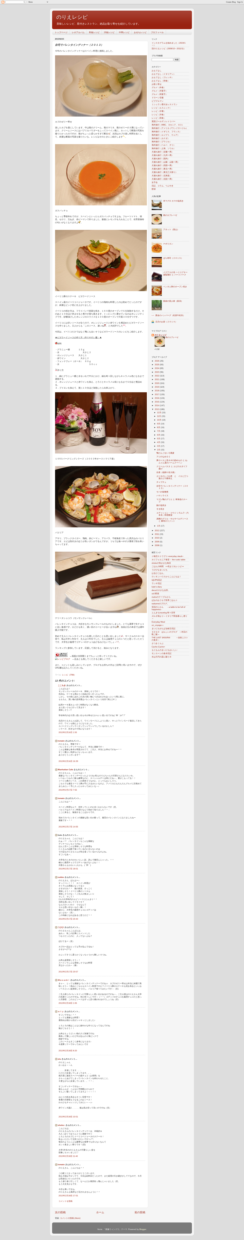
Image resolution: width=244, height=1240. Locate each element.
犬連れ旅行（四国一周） (162, 165)
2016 (157, 398)
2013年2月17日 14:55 (68, 827)
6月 (159, 435)
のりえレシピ (72, 17)
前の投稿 (140, 1212)
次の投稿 (60, 1212)
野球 (154, 189)
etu (59, 1059)
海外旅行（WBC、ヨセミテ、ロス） (168, 125)
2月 (159, 450)
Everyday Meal (158, 622)
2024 (157, 368)
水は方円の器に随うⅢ (161, 657)
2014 (157, 405)
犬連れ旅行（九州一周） (162, 155)
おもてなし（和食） (160, 81)
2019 (157, 387)
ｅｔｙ (61, 1011)
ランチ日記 (157, 583)
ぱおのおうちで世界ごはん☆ (164, 600)
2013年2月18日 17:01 (68, 1196)
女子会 (155, 182)
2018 (157, 391)
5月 (159, 439)
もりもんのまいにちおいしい (164, 650)
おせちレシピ (140, 32)
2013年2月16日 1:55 (68, 732)
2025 (157, 365)
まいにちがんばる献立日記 (163, 628)
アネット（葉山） (171, 229)
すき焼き (160, 509)
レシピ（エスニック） (161, 108)
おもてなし (157, 71)
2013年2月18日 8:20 (68, 1051)
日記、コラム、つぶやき (162, 186)
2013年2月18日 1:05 (68, 1003)
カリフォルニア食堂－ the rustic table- (169, 560)
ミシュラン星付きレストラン (164, 104)
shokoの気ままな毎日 (161, 563)
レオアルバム (78, 32)
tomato (61, 741)
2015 (157, 402)
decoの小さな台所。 (161, 590)
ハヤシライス (162, 496)
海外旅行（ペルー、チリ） (163, 145)
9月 (159, 424)
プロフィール (157, 32)
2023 (157, 372)
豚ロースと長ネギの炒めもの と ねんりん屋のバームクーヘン (171, 461)
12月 (159, 412)
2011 (157, 534)
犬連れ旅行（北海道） (161, 176)
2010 (157, 538)
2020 (157, 383)
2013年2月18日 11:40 (68, 1156)
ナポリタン (168, 244)
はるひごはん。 (158, 573)
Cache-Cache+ (158, 647)
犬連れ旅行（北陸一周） (162, 179)
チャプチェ (161, 482)
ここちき (62, 685)
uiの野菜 (155, 594)
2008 (157, 545)
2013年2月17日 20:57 (68, 972)
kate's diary (157, 587)
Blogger (142, 1229)
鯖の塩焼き (161, 505)
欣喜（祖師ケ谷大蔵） (166, 472)
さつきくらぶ (158, 643)
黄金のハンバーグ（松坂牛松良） (170, 315)
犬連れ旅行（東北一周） (162, 169)
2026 (157, 361)
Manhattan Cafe (65, 770)
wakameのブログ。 (160, 604)
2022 (157, 376)
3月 (159, 446)
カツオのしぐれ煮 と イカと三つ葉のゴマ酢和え (172, 477)
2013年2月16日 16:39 (68, 761)
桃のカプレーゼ (170, 215)
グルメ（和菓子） (159, 94)
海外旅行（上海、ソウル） (163, 148)
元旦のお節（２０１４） (166, 322)
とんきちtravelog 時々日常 (163, 613)
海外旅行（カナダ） (160, 138)
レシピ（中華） (158, 111)
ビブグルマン (158, 101)
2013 (157, 409)
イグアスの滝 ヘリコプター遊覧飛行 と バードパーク (175, 273)
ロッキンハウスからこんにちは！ (166, 577)
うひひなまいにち (159, 570)
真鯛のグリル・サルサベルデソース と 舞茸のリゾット (172, 520)
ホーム (100, 1212)
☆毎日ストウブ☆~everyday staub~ (167, 556)
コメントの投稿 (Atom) (70, 1218)
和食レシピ (94, 32)
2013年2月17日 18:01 (68, 869)
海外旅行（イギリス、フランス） (166, 132)
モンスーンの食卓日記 (161, 653)
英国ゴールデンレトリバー (163, 121)
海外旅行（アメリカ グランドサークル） (170, 128)
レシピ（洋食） (69, 675)
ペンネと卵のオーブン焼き (175, 287)
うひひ (61, 927)
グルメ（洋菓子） (159, 91)
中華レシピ (124, 32)
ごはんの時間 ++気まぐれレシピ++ (168, 566)
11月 (159, 416)
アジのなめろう (163, 457)
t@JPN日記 (157, 580)
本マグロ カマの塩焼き (173, 201)
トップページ (61, 32)
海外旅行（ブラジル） (161, 142)
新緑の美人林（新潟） (173, 301)
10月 (159, 420)
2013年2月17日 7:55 (68, 790)
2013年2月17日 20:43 (68, 919)
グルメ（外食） (158, 87)
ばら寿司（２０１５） (173, 258)
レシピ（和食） (158, 118)
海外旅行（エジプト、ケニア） (165, 135)
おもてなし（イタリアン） (163, 74)
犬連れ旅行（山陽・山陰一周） (165, 162)
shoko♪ (61, 1125)
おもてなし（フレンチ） (162, 77)
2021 (157, 379)
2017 (157, 394)
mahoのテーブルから (161, 597)
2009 (157, 542)
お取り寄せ (157, 84)
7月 (159, 431)
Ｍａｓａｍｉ (64, 980)
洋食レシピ (109, 32)
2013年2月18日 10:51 (68, 1117)
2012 (157, 530)
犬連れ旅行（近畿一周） (162, 152)
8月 (159, 427)
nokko (61, 877)
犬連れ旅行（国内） (160, 159)
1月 (159, 526)
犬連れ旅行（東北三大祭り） (164, 172)
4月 (159, 442)
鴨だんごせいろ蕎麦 (165, 453)
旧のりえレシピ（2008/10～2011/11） (169, 49)
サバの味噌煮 (162, 492)
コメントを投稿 (65, 1201)
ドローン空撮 (158, 98)
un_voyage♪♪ (158, 625)
